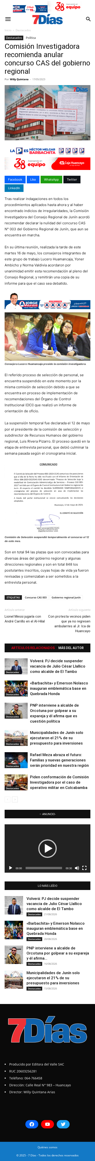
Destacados (23, 30)
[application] (47, 848)
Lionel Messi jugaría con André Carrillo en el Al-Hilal (25, 618)
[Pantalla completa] (84, 868)
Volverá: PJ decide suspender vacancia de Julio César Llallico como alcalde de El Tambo (57, 666)
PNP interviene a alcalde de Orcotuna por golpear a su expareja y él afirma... (58, 953)
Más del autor (71, 648)
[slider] (44, 868)
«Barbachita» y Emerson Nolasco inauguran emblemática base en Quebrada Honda (59, 688)
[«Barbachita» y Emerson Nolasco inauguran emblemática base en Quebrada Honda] (16, 688)
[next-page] (15, 799)
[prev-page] (7, 799)
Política (31, 38)
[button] (7, 19)
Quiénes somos (47, 1147)
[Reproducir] (10, 868)
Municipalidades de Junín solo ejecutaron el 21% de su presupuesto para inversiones (56, 737)
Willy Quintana (19, 79)
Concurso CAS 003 (36, 597)
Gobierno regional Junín (66, 597)
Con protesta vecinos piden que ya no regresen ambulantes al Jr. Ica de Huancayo (69, 623)
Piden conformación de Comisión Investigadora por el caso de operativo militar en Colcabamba (59, 782)
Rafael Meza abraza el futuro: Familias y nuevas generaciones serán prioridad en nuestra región (59, 760)
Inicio (8, 30)
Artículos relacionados (33, 648)
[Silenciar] (77, 868)
